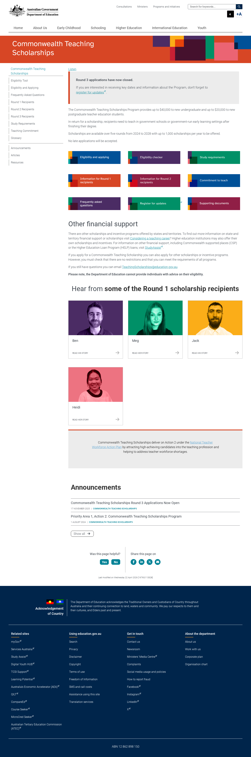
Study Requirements (23, 123)
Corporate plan (194, 656)
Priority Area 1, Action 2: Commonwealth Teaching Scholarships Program (126, 516)
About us (190, 641)
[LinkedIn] (141, 562)
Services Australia (21, 649)
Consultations (124, 6)
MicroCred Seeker (21, 717)
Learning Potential (22, 679)
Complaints (134, 664)
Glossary (16, 138)
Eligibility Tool (19, 80)
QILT (13, 694)
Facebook (133, 686)
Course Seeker (19, 709)
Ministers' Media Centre (141, 656)
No (116, 562)
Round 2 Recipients (22, 109)
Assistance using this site (84, 694)
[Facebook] (133, 562)
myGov (15, 641)
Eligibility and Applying (24, 87)
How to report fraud (138, 679)
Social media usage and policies (146, 671)
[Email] (158, 562)
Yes (104, 562)
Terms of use (77, 671)
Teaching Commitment (24, 130)
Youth (202, 28)
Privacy (73, 649)
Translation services (81, 702)
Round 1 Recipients (22, 102)
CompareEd (18, 702)
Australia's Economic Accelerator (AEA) (34, 686)
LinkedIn (132, 702)
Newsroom (133, 649)
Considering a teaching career (150, 238)
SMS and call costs (80, 686)
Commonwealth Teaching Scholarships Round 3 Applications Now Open (125, 503)
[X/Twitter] (149, 562)
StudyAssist (153, 247)
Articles (15, 155)
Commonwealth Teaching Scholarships (28, 71)
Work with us (193, 649)
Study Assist (18, 656)
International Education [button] (169, 28)
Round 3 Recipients (22, 116)
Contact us (133, 641)
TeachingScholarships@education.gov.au (149, 267)
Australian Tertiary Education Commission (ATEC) (36, 726)
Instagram (133, 694)
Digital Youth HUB (22, 664)
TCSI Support (19, 671)
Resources (17, 162)
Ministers (142, 6)
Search (73, 641)
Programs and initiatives (166, 6)
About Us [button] (40, 28)
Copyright (75, 664)
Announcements (21, 148)
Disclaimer (75, 656)
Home (18, 28)
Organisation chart (196, 664)
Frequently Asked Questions (27, 95)
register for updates (90, 92)
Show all (84, 533)
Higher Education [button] (129, 28)
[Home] (34, 10)
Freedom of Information (83, 679)
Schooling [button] (98, 28)
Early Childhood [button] (69, 28)
